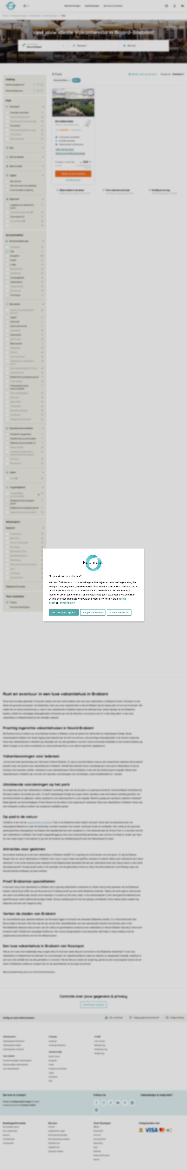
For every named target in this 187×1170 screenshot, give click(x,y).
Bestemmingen (72, 6)
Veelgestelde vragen (56, 1131)
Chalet (51, 1065)
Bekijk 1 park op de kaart (144, 74)
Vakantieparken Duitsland (13, 1049)
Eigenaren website (55, 1151)
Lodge (51, 1073)
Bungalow (53, 1061)
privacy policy (67, 602)
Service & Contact (113, 6)
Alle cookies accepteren (63, 612)
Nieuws (96, 1160)
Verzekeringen (9, 1139)
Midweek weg (99, 1045)
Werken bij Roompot (102, 1155)
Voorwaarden (8, 1143)
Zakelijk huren (54, 1147)
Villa (50, 1081)
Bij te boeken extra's (11, 1127)
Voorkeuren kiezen (119, 612)
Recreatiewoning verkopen (59, 1139)
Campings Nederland (57, 1045)
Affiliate (96, 1127)
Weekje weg (99, 1053)
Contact (51, 1127)
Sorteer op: (166, 74)
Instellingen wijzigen (93, 1004)
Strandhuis (53, 1077)
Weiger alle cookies (93, 612)
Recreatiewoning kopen (57, 1135)
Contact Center (28, 1105)
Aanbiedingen (92, 6)
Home (5, 16)
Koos (96, 1147)
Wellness (97, 1151)
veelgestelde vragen (21, 1101)
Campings (53, 1037)
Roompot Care (54, 1143)
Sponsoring (98, 1143)
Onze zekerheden (10, 1131)
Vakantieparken (9, 1037)
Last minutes (99, 1041)
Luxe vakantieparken (11, 1069)
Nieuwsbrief (98, 1131)
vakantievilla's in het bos (39, 822)
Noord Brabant (51, 16)
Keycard (6, 1135)
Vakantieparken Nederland (13, 1041)
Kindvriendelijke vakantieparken (15, 1065)
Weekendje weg (100, 1049)
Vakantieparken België (12, 1045)
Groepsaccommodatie (58, 1069)
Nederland (35, 16)
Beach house (54, 1056)
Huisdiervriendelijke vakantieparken (17, 1061)
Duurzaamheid (99, 1139)
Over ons (97, 1135)
